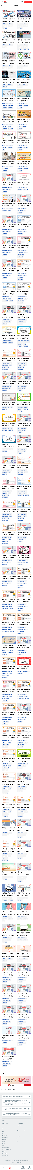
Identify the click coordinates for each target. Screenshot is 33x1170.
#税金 (9, 210)
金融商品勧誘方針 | (8, 1160)
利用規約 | (13, 1162)
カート (17, 1133)
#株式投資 (10, 26)
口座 (3, 1127)
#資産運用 (4, 26)
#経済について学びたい (7, 24)
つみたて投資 (18, 1127)
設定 (17, 1138)
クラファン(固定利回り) (6, 1149)
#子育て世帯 (20, 252)
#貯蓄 (24, 344)
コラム (9, 1089)
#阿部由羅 (20, 147)
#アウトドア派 (21, 254)
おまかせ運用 (4, 1153)
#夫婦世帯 (4, 298)
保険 (3, 1145)
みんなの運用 (18, 1125)
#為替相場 (4, 107)
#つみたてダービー (6, 189)
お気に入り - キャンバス (20, 1130)
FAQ (17, 1141)
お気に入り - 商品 (5, 1155)
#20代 (24, 231)
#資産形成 (20, 168)
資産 (3, 1125)
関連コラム (15, 1089)
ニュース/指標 (4, 1135)
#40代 (25, 252)
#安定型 (11, 300)
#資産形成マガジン (22, 765)
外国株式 (3, 1151)
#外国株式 (10, 105)
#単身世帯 (20, 231)
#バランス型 (20, 256)
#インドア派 (20, 277)
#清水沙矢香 (26, 49)
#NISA (9, 126)
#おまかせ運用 (5, 835)
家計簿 (3, 1128)
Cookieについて (18, 1162)
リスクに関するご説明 (24, 1160)
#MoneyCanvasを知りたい (23, 671)
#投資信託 (4, 28)
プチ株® (3, 1143)
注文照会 (18, 1136)
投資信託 (3, 1141)
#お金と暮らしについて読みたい (23, 341)
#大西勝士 (20, 28)
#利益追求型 (20, 233)
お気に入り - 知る (5, 1137)
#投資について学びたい (23, 24)
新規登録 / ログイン (27, 1)
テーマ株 (18, 1128)
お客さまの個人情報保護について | (16, 1160)
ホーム (4, 1089)
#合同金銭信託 (5, 168)
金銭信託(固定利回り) (6, 1147)
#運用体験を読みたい (7, 187)
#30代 (24, 275)
